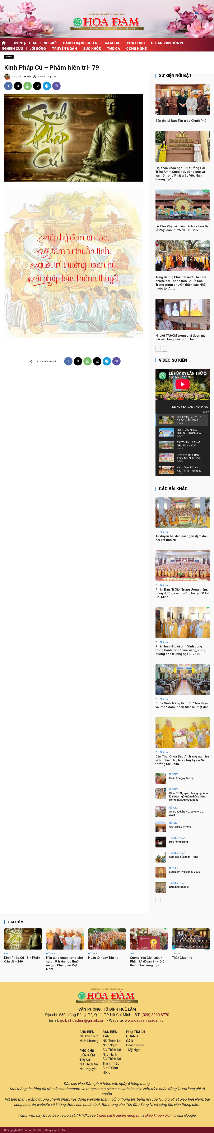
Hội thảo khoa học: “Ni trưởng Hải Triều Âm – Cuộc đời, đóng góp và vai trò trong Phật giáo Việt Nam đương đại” (180, 173)
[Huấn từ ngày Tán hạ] (160, 778)
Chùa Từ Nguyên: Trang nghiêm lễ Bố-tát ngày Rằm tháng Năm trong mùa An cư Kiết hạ (188, 796)
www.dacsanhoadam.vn (145, 1020)
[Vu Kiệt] (8, 76)
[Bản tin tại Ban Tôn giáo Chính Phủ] (182, 99)
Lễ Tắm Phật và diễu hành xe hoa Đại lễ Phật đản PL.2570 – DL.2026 (182, 228)
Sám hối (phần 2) (179, 886)
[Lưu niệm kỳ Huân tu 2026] (160, 872)
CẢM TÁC (177, 953)
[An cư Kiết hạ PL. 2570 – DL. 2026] (160, 811)
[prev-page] (158, 349)
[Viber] (56, 86)
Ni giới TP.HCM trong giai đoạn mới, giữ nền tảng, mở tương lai (181, 337)
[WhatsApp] (27, 86)
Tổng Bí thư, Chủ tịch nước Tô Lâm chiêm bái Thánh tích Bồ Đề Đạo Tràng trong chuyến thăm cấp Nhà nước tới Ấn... (180, 282)
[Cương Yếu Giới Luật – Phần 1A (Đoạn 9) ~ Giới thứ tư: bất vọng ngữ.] (149, 939)
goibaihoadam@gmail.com (83, 1020)
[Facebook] (175, 13)
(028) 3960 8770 (155, 1015)
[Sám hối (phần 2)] (160, 887)
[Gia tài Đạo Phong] (160, 827)
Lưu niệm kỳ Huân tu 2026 (184, 871)
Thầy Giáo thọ (182, 958)
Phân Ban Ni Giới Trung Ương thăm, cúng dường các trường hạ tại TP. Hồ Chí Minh (182, 593)
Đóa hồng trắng (178, 841)
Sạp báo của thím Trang (183, 856)
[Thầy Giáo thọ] (191, 939)
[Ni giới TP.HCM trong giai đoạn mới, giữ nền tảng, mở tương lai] (182, 314)
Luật (132, 953)
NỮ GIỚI (173, 774)
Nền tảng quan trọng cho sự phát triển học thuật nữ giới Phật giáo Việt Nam (64, 963)
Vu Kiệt (27, 76)
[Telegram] (47, 86)
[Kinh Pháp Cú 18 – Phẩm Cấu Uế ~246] (23, 939)
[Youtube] (196, 13)
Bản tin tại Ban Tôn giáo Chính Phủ (180, 121)
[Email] (37, 86)
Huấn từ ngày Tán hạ (181, 778)
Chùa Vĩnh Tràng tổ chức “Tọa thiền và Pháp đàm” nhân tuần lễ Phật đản (182, 705)
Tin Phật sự (161, 532)
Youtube (205, 13)
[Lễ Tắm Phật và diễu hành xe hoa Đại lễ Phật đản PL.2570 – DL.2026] (182, 205)
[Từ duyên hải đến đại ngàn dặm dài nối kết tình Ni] (182, 512)
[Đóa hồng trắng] (160, 842)
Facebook (184, 13)
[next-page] (164, 349)
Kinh (9, 56)
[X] (18, 86)
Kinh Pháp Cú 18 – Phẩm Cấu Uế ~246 (22, 959)
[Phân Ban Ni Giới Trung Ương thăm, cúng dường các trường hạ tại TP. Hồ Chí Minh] (182, 565)
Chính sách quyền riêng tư (117, 1115)
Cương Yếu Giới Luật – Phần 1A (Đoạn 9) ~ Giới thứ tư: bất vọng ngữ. (147, 961)
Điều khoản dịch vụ (160, 1115)
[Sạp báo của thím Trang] (160, 857)
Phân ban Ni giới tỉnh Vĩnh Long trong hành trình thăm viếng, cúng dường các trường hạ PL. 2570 (180, 650)
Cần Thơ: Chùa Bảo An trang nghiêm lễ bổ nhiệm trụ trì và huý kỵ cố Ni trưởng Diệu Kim (182, 760)
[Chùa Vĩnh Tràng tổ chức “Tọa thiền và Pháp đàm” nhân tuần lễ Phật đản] (182, 679)
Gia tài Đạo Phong (180, 826)
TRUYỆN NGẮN (177, 838)
